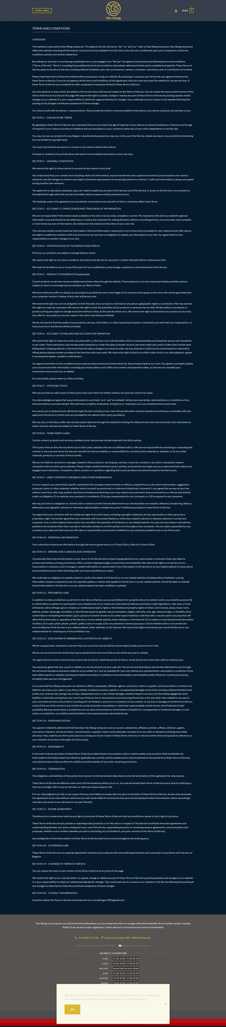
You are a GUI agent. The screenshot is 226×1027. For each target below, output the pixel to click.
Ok (72, 1009)
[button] (188, 10)
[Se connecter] (176, 10)
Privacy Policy (147, 544)
